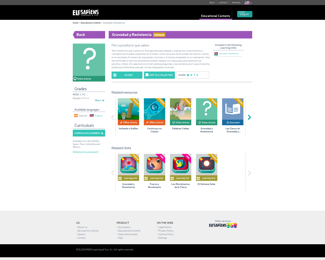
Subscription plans (128, 234)
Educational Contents (215, 16)
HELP (212, 3)
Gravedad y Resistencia (228, 53)
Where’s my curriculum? (86, 151)
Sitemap (162, 237)
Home (75, 23)
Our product (124, 227)
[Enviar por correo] (187, 75)
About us (82, 227)
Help (120, 237)
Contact (82, 237)
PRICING (236, 3)
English (99, 115)
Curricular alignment (87, 133)
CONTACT (223, 3)
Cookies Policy (166, 234)
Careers (81, 234)
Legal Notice (164, 227)
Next (249, 117)
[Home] (86, 12)
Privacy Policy (166, 230)
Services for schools (88, 230)
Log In (245, 14)
